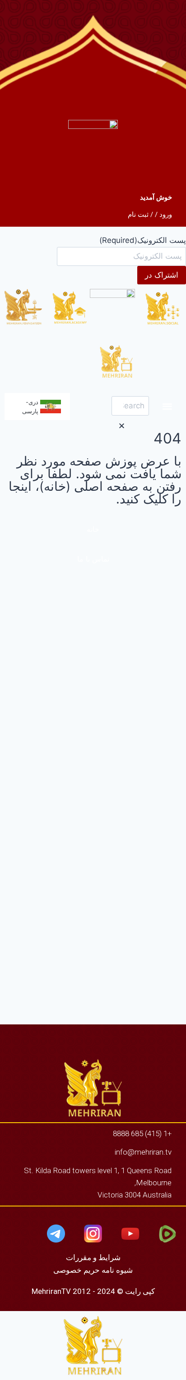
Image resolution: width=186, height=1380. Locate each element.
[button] (168, 406)
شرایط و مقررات (93, 1257)
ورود (165, 214)
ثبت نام (138, 214)
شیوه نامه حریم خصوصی (93, 1270)
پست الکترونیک (142, 240)
